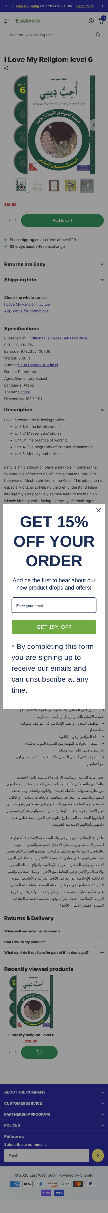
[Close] (98, 510)
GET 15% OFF (54, 627)
